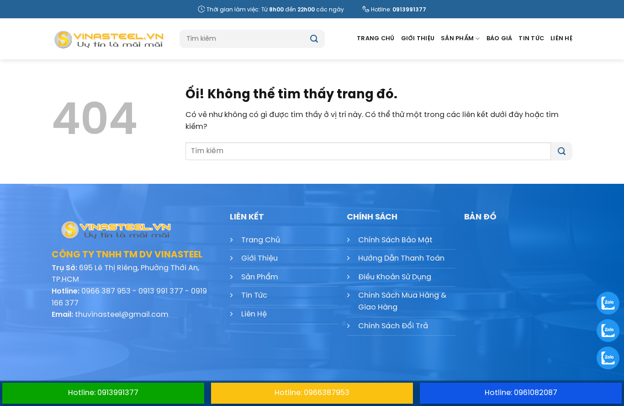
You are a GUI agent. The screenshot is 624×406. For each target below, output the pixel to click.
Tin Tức (531, 39)
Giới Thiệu (418, 39)
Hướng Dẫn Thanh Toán (401, 258)
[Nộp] (314, 39)
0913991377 (409, 10)
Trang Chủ (375, 39)
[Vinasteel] (109, 38)
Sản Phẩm (457, 39)
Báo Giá (500, 39)
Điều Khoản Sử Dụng (394, 277)
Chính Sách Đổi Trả (393, 326)
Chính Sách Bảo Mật (395, 240)
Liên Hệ (561, 39)
